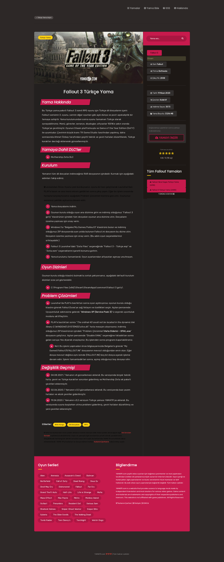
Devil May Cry (46, 487)
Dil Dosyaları (74, 425)
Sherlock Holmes (48, 509)
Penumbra (57, 503)
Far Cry (91, 487)
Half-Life (67, 492)
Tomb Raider (46, 520)
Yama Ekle (152, 8)
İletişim (137, 503)
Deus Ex (94, 481)
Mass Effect (46, 498)
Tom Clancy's (64, 520)
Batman (90, 475)
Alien (42, 475)
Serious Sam (92, 503)
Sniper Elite (92, 509)
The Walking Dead (83, 515)
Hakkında (182, 8)
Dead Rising (78, 481)
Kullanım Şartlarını (101, 442)
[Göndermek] (183, 38)
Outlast (43, 503)
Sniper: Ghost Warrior (71, 509)
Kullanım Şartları (124, 503)
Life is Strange (84, 492)
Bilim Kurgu (59, 425)
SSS (167, 8)
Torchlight (81, 520)
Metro (77, 498)
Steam (150, 58)
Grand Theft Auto (48, 492)
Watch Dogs (97, 520)
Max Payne (63, 498)
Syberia (43, 515)
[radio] (160, 153)
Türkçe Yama (45, 38)
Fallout (79, 487)
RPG (86, 425)
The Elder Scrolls (60, 515)
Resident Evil (75, 503)
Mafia (99, 492)
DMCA (146, 503)
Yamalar (134, 8)
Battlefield (45, 481)
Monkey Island (92, 498)
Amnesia (55, 475)
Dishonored (64, 487)
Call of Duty (61, 481)
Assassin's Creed (72, 475)
